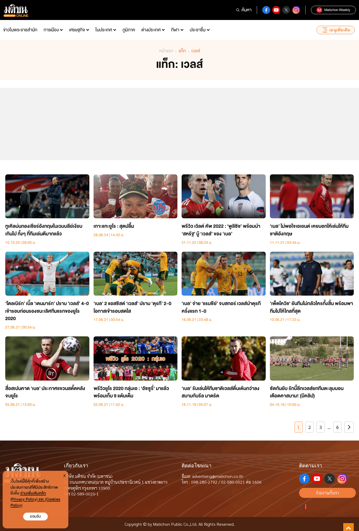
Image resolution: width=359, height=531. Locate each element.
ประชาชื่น (198, 30)
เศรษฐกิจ (77, 30)
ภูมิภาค (128, 30)
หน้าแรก (166, 51)
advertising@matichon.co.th (217, 476)
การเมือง (51, 30)
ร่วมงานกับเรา (327, 492)
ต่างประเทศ (151, 30)
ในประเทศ (103, 30)
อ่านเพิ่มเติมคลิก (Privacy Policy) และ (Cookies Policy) (35, 499)
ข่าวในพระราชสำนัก (20, 30)
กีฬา (175, 30)
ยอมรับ (35, 516)
